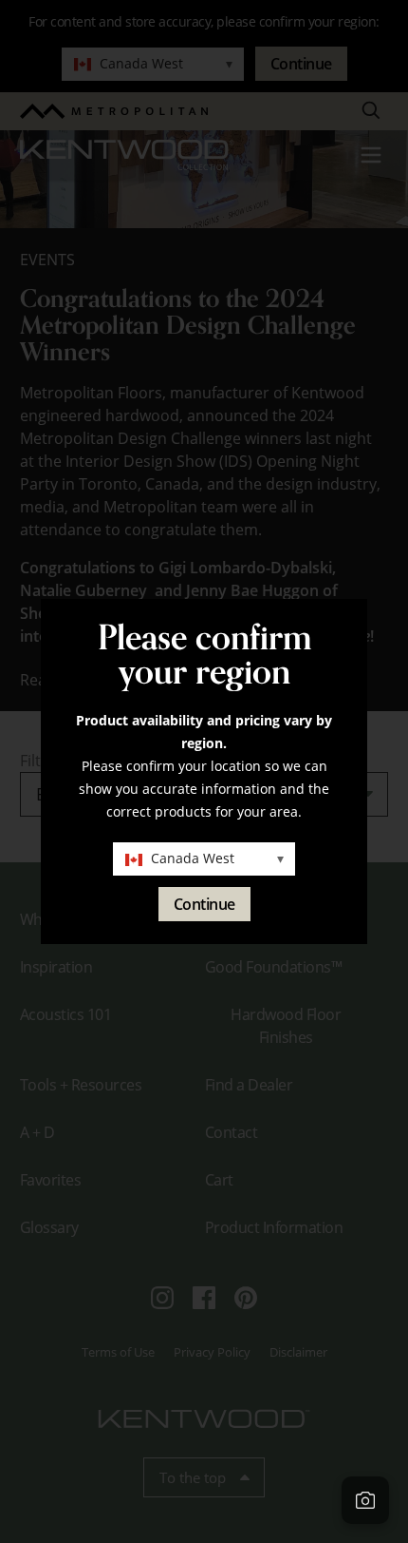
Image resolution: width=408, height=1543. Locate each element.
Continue (204, 904)
